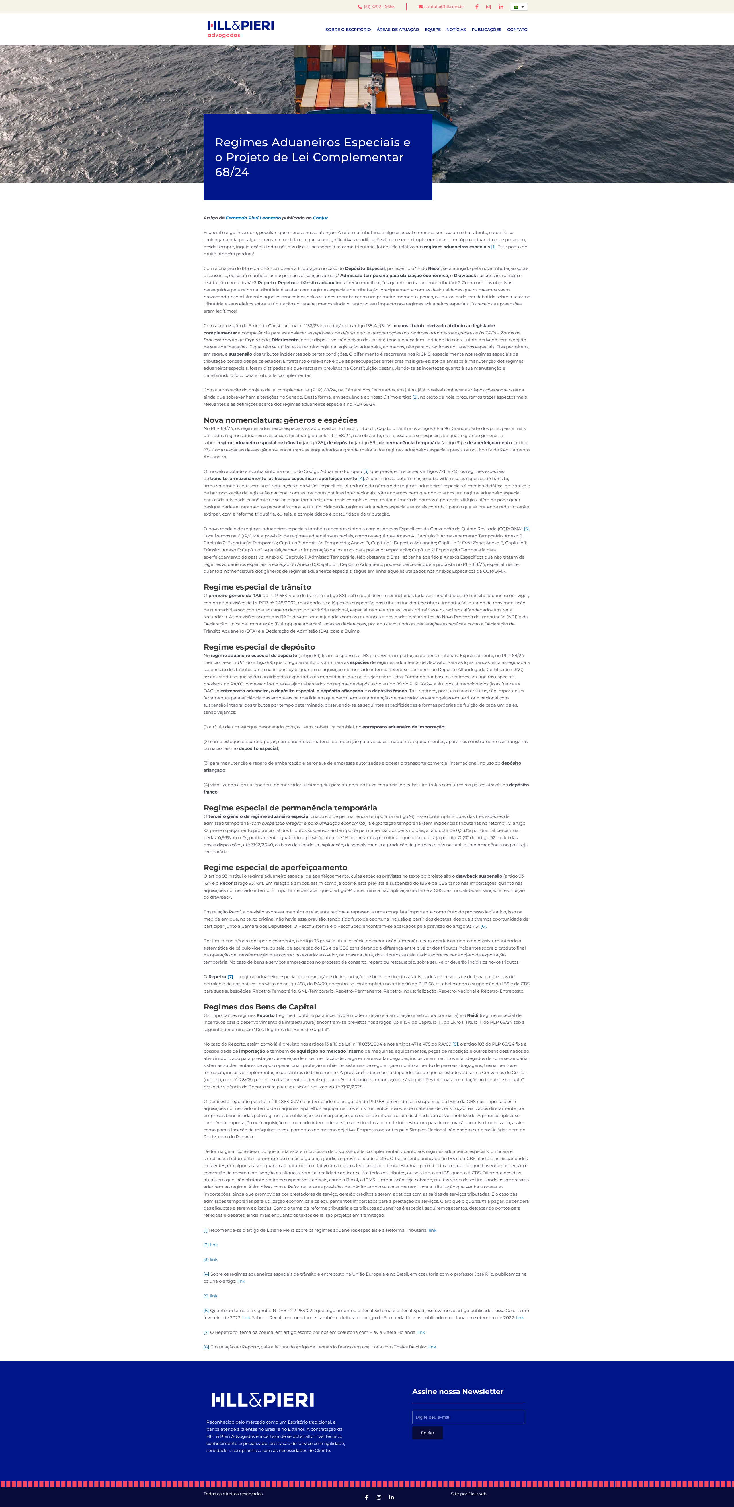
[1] (493, 246)
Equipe (433, 29)
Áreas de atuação (398, 29)
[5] (526, 528)
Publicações (486, 29)
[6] (483, 926)
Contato (517, 29)
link (432, 1230)
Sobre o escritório (348, 29)
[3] (365, 471)
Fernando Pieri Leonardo (253, 218)
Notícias (456, 29)
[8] (455, 1044)
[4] (361, 478)
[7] (230, 976)
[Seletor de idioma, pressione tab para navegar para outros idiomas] (519, 7)
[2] (415, 397)
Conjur (320, 218)
